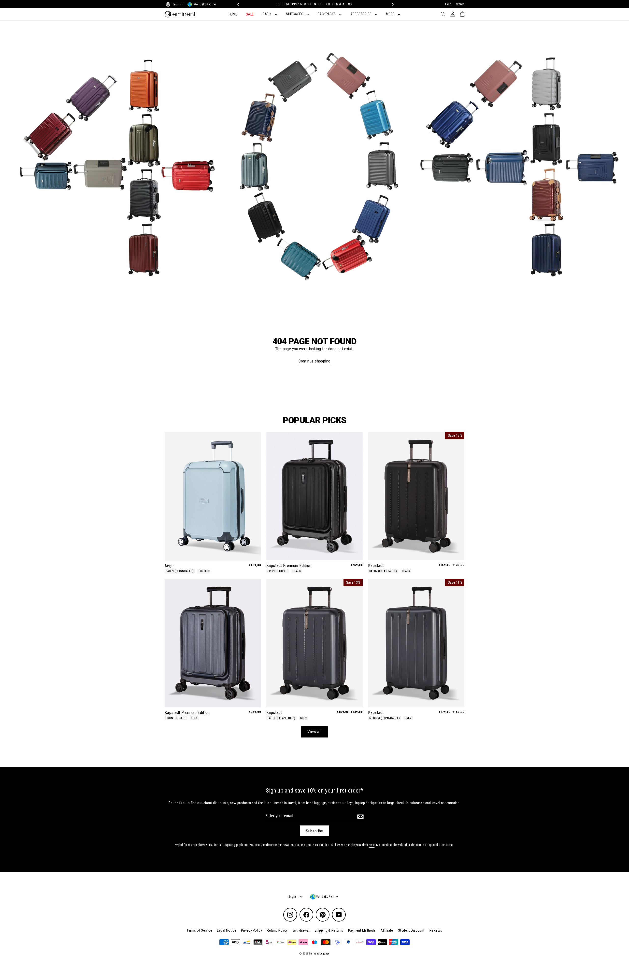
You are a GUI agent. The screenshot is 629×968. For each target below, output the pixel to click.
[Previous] (238, 4)
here (372, 845)
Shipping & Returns (328, 930)
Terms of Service (199, 930)
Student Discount (411, 930)
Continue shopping (314, 361)
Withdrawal (301, 930)
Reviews (435, 930)
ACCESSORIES (361, 14)
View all (314, 731)
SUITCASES (295, 14)
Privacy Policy (251, 930)
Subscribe (314, 830)
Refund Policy (277, 930)
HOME (233, 14)
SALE (250, 14)
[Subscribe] (360, 816)
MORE (390, 14)
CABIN (267, 14)
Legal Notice (226, 930)
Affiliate (387, 930)
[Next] (391, 4)
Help (448, 4)
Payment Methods (362, 930)
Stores (460, 4)
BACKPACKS (327, 14)
